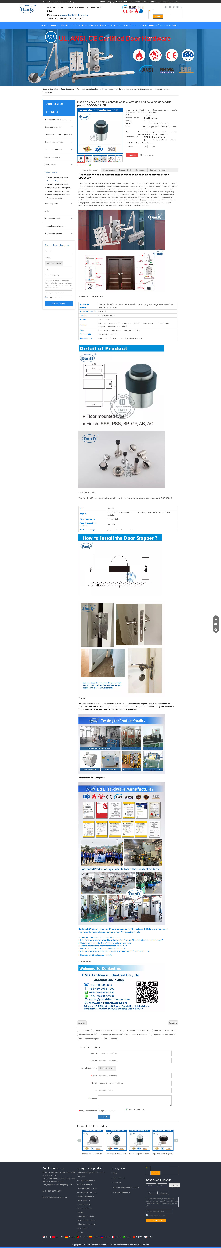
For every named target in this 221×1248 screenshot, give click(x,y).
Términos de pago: (132, 136)
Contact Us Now (58, 303)
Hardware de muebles (54, 233)
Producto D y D (125, 170)
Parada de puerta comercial (111, 1035)
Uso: (127, 131)
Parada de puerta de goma (57, 177)
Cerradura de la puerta (54, 142)
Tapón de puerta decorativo (164, 1030)
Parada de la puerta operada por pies (60, 191)
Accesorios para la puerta (55, 226)
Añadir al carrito (148, 155)
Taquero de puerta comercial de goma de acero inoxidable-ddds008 (92, 1154)
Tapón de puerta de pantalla (164, 1035)
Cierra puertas (50, 164)
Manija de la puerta (52, 157)
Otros (80, 1232)
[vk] (181, 7)
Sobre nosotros (119, 1178)
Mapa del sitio (143, 1245)
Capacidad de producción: (135, 142)
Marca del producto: (132, 117)
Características (109, 170)
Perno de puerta (51, 203)
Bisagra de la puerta (53, 127)
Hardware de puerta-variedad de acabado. (60, 119)
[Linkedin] (169, 7)
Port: (127, 139)
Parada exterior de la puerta (89, 1039)
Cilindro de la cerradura (54, 149)
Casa (115, 1173)
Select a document (107, 1068)
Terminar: (129, 123)
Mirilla (47, 211)
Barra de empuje (85, 1184)
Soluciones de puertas (122, 1192)
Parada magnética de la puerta (59, 187)
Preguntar (132, 155)
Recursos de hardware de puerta (126, 1187)
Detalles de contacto (158, 170)
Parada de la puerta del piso (57, 181)
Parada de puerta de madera (137, 1035)
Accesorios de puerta (86, 1220)
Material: (129, 120)
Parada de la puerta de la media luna (60, 194)
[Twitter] (173, 7)
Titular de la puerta (54, 198)
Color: (128, 126)
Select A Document (54, 263)
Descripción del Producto (89, 170)
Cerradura (117, 1183)
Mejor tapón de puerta (87, 1035)
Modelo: (128, 115)
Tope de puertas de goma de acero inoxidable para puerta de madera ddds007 (116, 1154)
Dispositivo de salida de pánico (57, 134)
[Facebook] (177, 7)
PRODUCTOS (83, 1228)
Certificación (140, 170)
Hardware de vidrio (52, 218)
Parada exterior (111, 1039)
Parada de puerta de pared (57, 184)
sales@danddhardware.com (56, 1197)
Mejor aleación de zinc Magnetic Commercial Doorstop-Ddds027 (162, 1154)
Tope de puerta (51, 172)
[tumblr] (165, 7)
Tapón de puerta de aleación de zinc (109, 1030)
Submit (104, 1117)
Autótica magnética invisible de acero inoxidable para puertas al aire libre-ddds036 (139, 1154)
